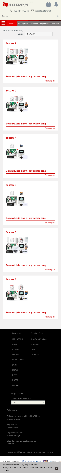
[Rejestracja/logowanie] (56, 3)
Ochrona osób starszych (14, 30)
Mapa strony (17, 393)
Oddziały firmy (37, 333)
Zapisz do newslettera (21, 398)
